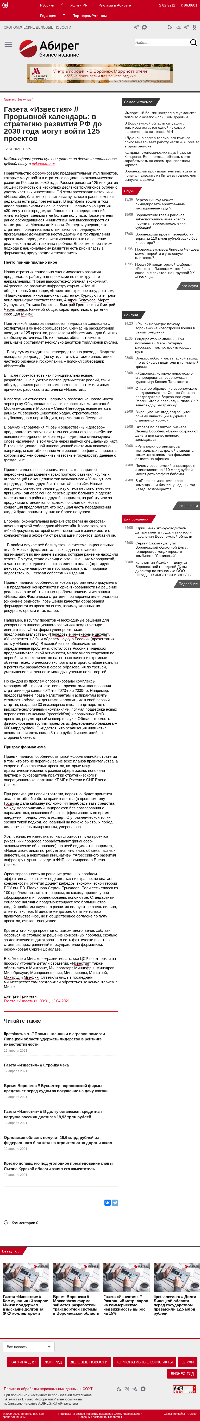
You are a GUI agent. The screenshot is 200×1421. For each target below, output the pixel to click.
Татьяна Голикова (42, 304)
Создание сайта (174, 1413)
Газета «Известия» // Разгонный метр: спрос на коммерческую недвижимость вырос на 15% (125, 1305)
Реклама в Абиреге (114, 5)
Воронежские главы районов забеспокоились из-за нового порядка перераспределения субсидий (160, 221)
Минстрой (98, 972)
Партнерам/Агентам (89, 16)
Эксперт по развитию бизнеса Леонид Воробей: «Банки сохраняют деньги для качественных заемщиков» (166, 433)
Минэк (27, 314)
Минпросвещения (46, 972)
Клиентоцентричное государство (81, 290)
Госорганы (115, 1416)
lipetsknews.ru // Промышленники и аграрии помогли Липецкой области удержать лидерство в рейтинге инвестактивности (54, 1039)
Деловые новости (89, 1362)
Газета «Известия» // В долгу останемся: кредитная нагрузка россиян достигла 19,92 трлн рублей (53, 1114)
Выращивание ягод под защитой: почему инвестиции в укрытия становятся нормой (163, 416)
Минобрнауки (16, 972)
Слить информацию (127, 1413)
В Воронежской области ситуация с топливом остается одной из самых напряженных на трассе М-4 (154, 127)
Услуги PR (79, 5)
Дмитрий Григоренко (78, 304)
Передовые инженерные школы (78, 634)
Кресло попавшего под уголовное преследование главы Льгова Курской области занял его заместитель (58, 1166)
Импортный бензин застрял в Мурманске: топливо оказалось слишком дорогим (160, 115)
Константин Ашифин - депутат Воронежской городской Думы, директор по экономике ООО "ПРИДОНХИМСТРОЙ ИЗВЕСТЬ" (163, 568)
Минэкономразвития (45, 958)
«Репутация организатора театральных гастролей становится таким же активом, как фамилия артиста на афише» (165, 452)
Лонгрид (131, 315)
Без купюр (11, 1251)
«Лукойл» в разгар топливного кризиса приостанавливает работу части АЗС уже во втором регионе (161, 142)
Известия (80, 963)
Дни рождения (136, 519)
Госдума (11, 803)
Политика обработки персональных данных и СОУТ (48, 1389)
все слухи (190, 286)
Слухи (129, 191)
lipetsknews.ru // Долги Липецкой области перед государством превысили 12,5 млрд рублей (175, 1305)
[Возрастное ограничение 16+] (5, 5)
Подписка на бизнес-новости (77, 1413)
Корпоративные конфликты (144, 1362)
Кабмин (10, 159)
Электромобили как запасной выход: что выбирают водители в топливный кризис (166, 362)
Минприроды (75, 972)
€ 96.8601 (189, 5)
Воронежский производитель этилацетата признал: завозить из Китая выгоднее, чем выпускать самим (160, 175)
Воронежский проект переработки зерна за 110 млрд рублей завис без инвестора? (166, 238)
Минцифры (84, 968)
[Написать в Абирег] (144, 27)
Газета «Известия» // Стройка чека (36, 1065)
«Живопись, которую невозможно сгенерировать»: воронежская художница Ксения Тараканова (164, 377)
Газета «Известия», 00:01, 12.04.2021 (37, 1001)
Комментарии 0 (25, 1223)
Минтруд (12, 977)
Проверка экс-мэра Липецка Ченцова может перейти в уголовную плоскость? (167, 253)
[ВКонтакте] (107, 1203)
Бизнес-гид (182, 1374)
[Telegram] (115, 1203)
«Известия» (43, 163)
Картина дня (23, 1362)
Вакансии (105, 1413)
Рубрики (47, 5)
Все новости (17, 1347)
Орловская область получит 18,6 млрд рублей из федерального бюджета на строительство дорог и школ (58, 1140)
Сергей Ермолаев (63, 888)
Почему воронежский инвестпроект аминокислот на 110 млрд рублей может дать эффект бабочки (165, 469)
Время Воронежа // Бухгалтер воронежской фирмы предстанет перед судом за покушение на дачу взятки (56, 1088)
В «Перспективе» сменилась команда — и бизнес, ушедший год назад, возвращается (165, 485)
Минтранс (38, 968)
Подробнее (188, 584)
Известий (14, 196)
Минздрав (105, 968)
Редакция (48, 16)
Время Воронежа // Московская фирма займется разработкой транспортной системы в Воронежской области (76, 1305)
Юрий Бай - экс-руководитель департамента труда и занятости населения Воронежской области (163, 532)
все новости (188, 506)
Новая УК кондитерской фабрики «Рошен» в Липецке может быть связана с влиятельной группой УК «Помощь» (165, 270)
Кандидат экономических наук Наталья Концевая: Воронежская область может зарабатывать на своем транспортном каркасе (158, 158)
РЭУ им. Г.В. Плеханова (25, 888)
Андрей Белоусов (80, 300)
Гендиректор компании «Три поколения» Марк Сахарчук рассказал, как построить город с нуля (163, 345)
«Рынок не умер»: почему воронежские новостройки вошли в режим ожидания (165, 328)
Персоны (84, 1416)
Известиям (82, 333)
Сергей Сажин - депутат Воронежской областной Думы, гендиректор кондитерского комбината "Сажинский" (161, 549)
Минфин (31, 977)
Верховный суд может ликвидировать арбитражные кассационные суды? (160, 204)
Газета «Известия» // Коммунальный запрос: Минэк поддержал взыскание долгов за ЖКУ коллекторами (25, 1305)
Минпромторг (60, 968)
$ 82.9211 (167, 5)
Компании (99, 1416)
